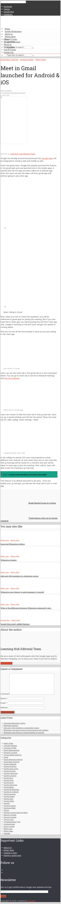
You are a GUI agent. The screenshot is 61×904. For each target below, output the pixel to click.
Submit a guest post (12, 855)
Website (4, 707)
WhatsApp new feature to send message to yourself (22, 592)
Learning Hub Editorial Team (14, 93)
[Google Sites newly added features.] (6, 617)
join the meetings (12, 378)
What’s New (9, 47)
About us (8, 44)
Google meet (47, 158)
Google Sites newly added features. (15, 624)
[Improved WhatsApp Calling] (6, 537)
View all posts (6, 663)
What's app (5, 540)
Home (6, 39)
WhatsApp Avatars (9, 560)
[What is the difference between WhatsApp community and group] (6, 601)
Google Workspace (12, 42)
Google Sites (5, 620)
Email (4, 703)
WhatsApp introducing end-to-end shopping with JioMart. (26, 730)
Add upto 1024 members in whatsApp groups (19, 576)
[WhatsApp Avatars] (6, 553)
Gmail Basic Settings (9, 59)
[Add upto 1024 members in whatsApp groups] (6, 569)
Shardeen (31, 900)
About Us (8, 847)
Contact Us (8, 52)
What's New (40, 59)
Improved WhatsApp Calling (13, 544)
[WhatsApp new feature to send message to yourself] (6, 585)
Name (4, 698)
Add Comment (6, 90)
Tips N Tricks (10, 49)
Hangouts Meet (27, 59)
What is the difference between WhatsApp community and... (26, 608)
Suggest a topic (10, 853)
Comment (5, 694)
